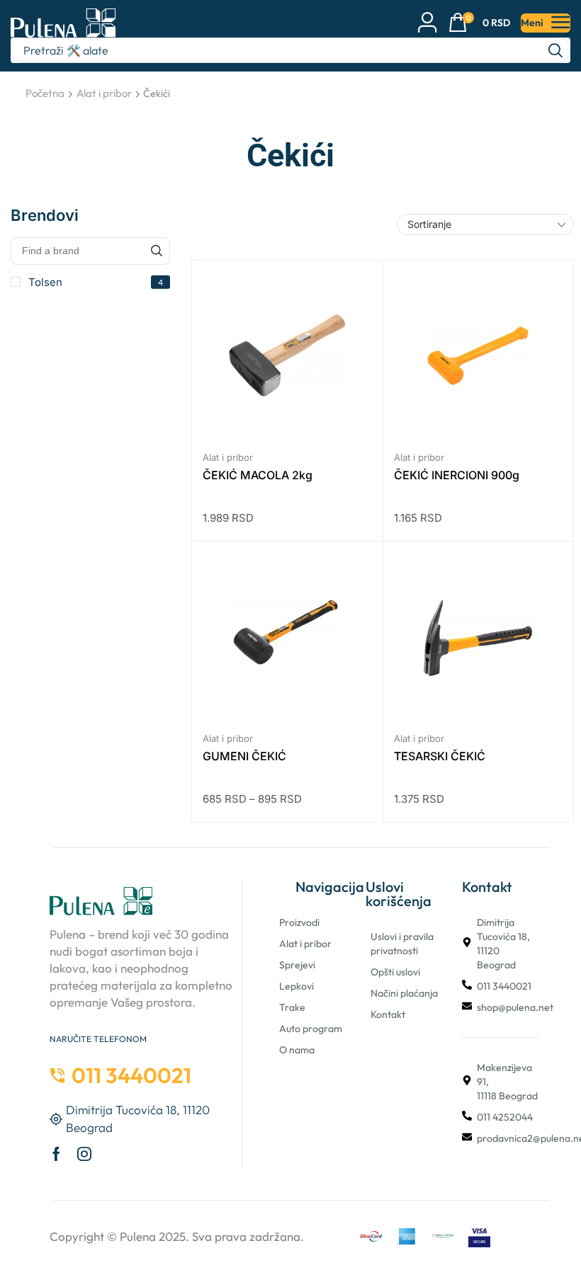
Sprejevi (297, 964)
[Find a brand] (156, 251)
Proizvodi (299, 922)
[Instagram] (84, 1154)
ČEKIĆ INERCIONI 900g (456, 475)
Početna (45, 93)
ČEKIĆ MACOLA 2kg (257, 475)
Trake (292, 1007)
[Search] (555, 50)
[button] (479, 23)
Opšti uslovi (395, 972)
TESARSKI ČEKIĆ (439, 756)
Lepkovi (296, 986)
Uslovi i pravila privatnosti (402, 943)
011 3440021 (504, 986)
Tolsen (95, 282)
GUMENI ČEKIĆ (244, 756)
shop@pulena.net (515, 1007)
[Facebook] (56, 1154)
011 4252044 (505, 1117)
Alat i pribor (104, 93)
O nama (297, 1049)
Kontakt (388, 1014)
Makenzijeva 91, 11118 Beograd (507, 1081)
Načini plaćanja (404, 993)
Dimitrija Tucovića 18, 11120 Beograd (503, 943)
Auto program (310, 1028)
